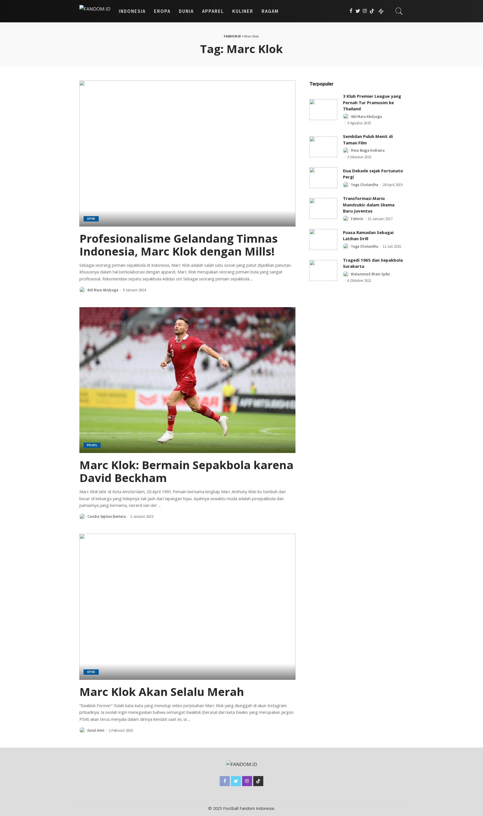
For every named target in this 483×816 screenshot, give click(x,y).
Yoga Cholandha (364, 185)
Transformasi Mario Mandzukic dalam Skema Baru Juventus (368, 204)
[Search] (399, 11)
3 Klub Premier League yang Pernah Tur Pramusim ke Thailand (372, 102)
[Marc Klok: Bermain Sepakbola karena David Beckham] (187, 380)
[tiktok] (371, 11)
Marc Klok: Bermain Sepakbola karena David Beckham (186, 471)
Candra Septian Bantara (106, 516)
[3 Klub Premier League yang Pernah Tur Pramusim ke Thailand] (323, 109)
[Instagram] (364, 11)
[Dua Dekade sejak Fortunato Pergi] (323, 177)
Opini (91, 219)
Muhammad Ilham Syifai (370, 274)
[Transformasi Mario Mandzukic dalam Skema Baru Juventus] (323, 208)
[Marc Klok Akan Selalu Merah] (187, 606)
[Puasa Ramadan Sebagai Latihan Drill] (323, 239)
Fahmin (357, 219)
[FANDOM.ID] (94, 11)
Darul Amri (96, 730)
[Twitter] (357, 11)
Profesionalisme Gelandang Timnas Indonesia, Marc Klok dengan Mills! (178, 245)
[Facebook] (350, 11)
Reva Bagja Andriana (368, 150)
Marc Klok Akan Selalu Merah (161, 691)
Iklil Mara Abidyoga (102, 290)
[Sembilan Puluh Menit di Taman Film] (323, 146)
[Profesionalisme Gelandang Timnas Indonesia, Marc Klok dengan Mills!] (187, 153)
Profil (92, 445)
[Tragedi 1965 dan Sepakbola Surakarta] (323, 270)
